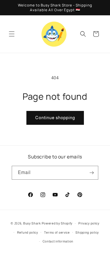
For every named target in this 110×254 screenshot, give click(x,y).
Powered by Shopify (57, 223)
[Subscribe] (91, 173)
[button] (11, 33)
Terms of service (57, 232)
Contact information (58, 241)
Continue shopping (55, 117)
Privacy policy (88, 223)
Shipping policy (87, 232)
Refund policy (27, 232)
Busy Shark (32, 223)
